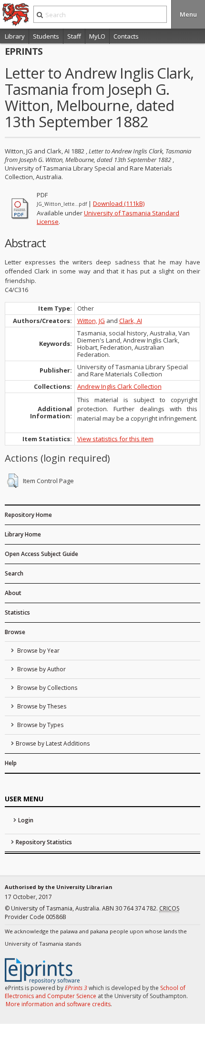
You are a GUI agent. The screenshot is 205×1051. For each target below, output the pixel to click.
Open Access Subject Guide (41, 554)
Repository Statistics (44, 842)
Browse (15, 632)
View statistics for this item (115, 439)
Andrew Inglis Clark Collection (119, 386)
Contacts (126, 36)
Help (11, 763)
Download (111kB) (118, 203)
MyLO (97, 36)
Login (25, 820)
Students (46, 36)
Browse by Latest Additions (53, 743)
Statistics (17, 612)
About (13, 593)
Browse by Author (41, 669)
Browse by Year (38, 651)
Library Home (23, 534)
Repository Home (28, 515)
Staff (74, 36)
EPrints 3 (76, 988)
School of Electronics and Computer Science (95, 992)
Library (15, 36)
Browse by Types (39, 725)
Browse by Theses (41, 706)
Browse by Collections (46, 688)
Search (14, 573)
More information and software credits (58, 1004)
